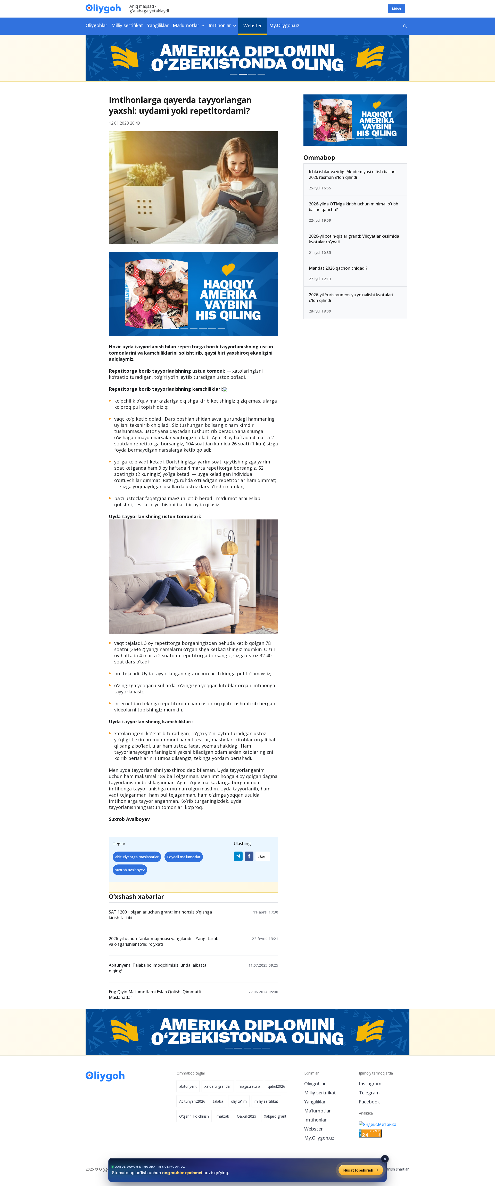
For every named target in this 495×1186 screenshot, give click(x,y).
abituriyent (188, 1086)
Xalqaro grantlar (217, 1086)
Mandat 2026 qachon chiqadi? (338, 268)
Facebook (369, 1102)
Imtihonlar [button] (220, 25)
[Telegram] (238, 856)
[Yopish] (385, 1159)
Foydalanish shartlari (392, 1169)
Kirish (396, 8)
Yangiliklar (158, 25)
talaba (218, 1101)
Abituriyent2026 (192, 1101)
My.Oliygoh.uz (284, 25)
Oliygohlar (96, 25)
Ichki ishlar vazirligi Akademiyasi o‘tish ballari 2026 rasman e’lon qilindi (352, 174)
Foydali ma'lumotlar (183, 856)
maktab (223, 1116)
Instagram (370, 1083)
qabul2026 (276, 1086)
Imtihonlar (315, 1120)
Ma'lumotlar (317, 1111)
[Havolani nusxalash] (262, 856)
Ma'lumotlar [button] (187, 25)
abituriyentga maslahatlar (137, 856)
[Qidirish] (405, 26)
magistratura (249, 1086)
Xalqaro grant (275, 1116)
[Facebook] (249, 856)
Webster (252, 25)
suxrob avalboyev (130, 869)
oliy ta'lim (239, 1101)
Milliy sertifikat (127, 25)
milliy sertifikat (266, 1101)
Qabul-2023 (246, 1116)
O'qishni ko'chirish (194, 1116)
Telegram (369, 1092)
